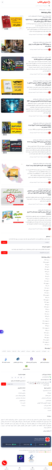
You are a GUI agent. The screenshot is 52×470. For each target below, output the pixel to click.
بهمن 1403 (46, 302)
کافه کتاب (4, 351)
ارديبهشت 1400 (46, 321)
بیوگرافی (33, 351)
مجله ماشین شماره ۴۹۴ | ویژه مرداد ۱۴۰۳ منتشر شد (39, 143)
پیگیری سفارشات (21, 393)
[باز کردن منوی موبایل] (2, 2)
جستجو (4, 242)
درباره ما (23, 405)
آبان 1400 (47, 276)
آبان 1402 (47, 267)
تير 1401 (47, 318)
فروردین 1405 (46, 262)
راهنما (24, 390)
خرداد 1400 (47, 288)
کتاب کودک (14, 351)
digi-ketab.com (42, 452)
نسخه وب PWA (9, 444)
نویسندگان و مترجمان (46, 398)
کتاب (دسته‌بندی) (47, 390)
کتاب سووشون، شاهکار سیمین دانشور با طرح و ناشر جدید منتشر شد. (39, 84)
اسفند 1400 (46, 281)
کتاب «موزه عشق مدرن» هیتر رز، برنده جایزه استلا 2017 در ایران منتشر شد (38, 20)
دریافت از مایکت (27, 444)
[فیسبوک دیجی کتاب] (24, 377)
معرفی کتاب (44, 351)
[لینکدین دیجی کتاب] (12, 377)
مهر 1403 (47, 304)
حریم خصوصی (22, 400)
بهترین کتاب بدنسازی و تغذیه (42, 59)
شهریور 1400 (46, 283)
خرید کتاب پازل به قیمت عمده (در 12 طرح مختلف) (39, 213)
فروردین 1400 (46, 340)
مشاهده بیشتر (46, 431)
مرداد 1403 (46, 260)
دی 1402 (47, 309)
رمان (48, 351)
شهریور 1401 (46, 290)
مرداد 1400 (47, 314)
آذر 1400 (47, 285)
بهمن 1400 (47, 269)
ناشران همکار (48, 395)
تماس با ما (23, 403)
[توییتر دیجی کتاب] (18, 377)
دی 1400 (47, 278)
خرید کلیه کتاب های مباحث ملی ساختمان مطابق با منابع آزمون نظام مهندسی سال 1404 (39, 193)
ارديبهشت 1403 (45, 323)
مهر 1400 (47, 264)
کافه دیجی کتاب (47, 405)
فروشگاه (49, 393)
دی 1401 (47, 274)
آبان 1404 (47, 316)
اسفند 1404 (46, 307)
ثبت (3, 384)
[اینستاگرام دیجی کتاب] (21, 377)
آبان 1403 (47, 271)
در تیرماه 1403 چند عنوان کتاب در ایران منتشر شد (40, 45)
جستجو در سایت (47, 408)
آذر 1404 (47, 311)
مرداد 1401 (47, 344)
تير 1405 (47, 330)
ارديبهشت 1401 (46, 342)
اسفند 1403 (46, 332)
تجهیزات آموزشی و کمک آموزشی (44, 403)
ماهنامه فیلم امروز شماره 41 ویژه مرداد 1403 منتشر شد (39, 126)
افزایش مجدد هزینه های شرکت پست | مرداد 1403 (38, 166)
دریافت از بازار (41, 444)
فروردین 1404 (46, 295)
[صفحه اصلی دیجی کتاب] (42, 2)
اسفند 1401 (46, 293)
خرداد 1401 (47, 335)
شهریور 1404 (46, 300)
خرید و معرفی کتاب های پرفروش (38, 16)
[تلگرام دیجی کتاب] (15, 377)
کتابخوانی (23, 351)
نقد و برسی (38, 351)
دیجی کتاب (49, 9)
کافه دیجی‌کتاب (48, 16)
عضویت (4, 252)
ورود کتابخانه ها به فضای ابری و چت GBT (39, 101)
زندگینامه (9, 351)
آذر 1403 (47, 297)
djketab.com (48, 452)
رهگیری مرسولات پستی (20, 395)
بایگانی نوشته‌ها (42, 9)
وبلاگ (19, 351)
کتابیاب (49, 410)
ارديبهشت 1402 (46, 328)
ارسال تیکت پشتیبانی (20, 398)
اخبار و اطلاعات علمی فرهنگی (38, 42)
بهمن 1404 (46, 337)
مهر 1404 (47, 325)
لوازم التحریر (48, 400)
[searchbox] (26, 5)
